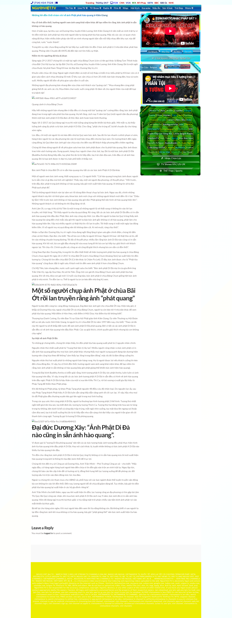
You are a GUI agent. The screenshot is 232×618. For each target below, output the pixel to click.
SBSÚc (188, 124)
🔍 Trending (196, 66)
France (189, 147)
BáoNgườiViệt (170, 124)
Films (159, 115)
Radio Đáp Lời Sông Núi (160, 133)
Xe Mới (177, 52)
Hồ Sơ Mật (164, 152)
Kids (189, 119)
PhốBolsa (182, 129)
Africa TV (154, 110)
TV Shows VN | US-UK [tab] (173, 164)
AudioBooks (171, 142)
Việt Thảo (165, 138)
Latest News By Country (198, 140)
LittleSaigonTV (168, 129)
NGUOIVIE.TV (80, 579)
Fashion (188, 115)
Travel (153, 119)
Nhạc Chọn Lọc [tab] (173, 158)
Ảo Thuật (188, 152)
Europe (187, 110)
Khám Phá (176, 152)
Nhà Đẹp (166, 52)
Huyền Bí (153, 152)
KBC (191, 129)
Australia (180, 147)
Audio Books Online (142, 132)
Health (171, 119)
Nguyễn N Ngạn (155, 142)
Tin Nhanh (152, 52)
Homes (167, 115)
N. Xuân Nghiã (186, 142)
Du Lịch (188, 52)
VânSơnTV (153, 138)
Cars (174, 115)
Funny (152, 115)
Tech (180, 115)
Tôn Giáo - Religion (148, 67)
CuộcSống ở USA (156, 147)
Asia (163, 110)
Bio (183, 119)
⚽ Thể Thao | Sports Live (177, 66)
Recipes (162, 119)
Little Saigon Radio (183, 133)
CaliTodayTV (155, 124)
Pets (178, 119)
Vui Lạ (175, 138)
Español (178, 110)
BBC (181, 124)
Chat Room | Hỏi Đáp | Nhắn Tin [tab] (172, 58)
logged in (48, 533)
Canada (170, 147)
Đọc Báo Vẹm (186, 138)
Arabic (169, 110)
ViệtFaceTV (153, 129)
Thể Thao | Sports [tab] (172, 170)
